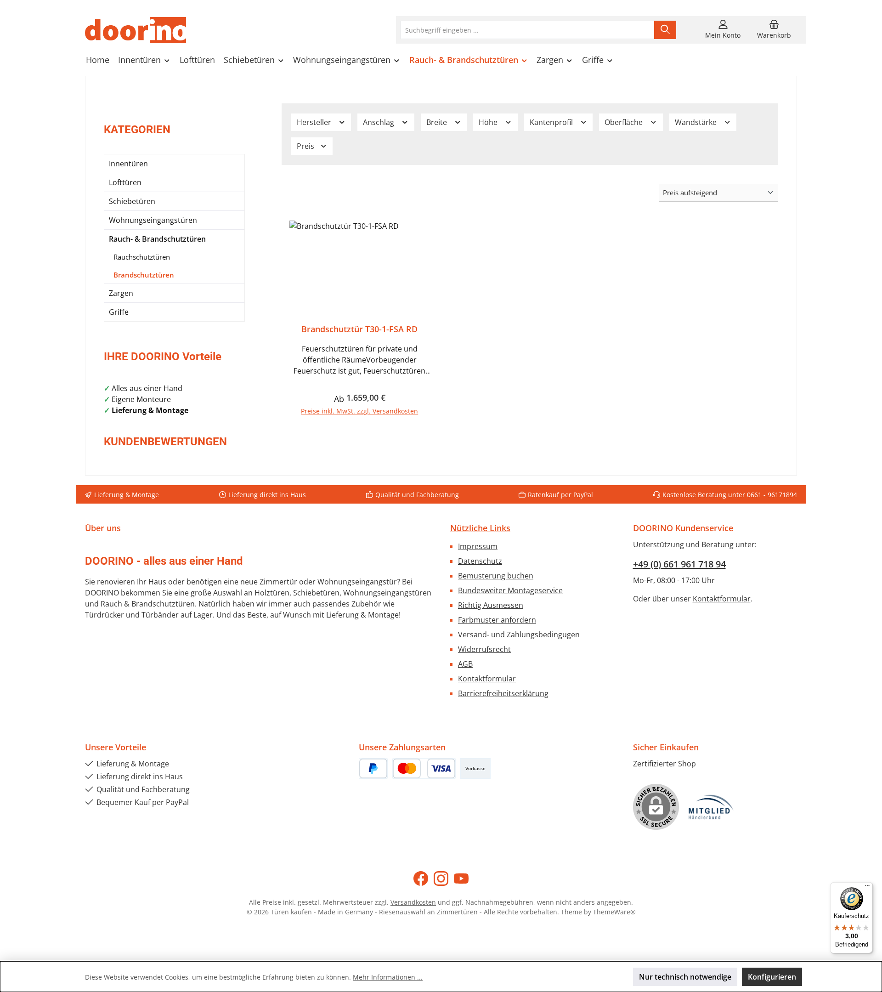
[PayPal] (373, 768)
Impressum (478, 546)
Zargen (121, 293)
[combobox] (528, 30)
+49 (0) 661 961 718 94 (679, 564)
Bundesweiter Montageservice (510, 590)
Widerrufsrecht (484, 649)
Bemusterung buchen (495, 576)
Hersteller (315, 122)
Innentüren (128, 164)
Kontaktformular (487, 679)
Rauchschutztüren (141, 256)
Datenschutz (480, 561)
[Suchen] (665, 30)
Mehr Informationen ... (388, 977)
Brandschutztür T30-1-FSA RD (359, 329)
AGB (465, 664)
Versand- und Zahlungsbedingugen (519, 634)
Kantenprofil (552, 122)
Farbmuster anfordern (497, 620)
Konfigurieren (772, 977)
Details (360, 407)
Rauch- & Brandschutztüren (157, 239)
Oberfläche (625, 122)
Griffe (119, 312)
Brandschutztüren (143, 274)
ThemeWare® (614, 911)
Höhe (489, 122)
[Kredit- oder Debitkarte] (424, 768)
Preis (306, 146)
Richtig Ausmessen (490, 605)
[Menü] (867, 887)
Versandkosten (413, 902)
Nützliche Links (480, 527)
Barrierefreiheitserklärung (503, 693)
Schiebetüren (132, 201)
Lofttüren (125, 182)
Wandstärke (696, 122)
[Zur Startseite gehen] (135, 30)
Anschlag (379, 122)
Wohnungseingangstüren (153, 220)
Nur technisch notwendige (685, 977)
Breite (437, 122)
